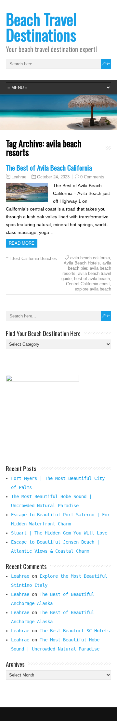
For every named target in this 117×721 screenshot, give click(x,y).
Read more (21, 243)
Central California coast (88, 283)
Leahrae (18, 177)
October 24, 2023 (53, 176)
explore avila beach (93, 289)
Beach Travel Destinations (41, 26)
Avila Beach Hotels (82, 263)
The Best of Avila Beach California (49, 167)
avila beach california (90, 257)
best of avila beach (92, 278)
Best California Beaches (34, 258)
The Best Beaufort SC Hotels (75, 630)
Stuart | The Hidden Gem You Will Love (59, 532)
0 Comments (92, 176)
